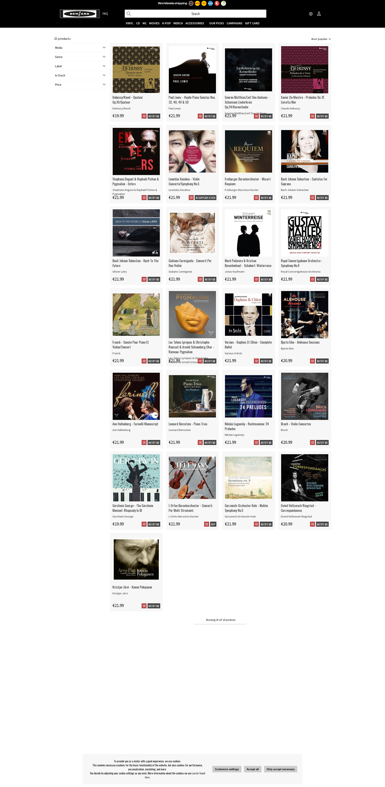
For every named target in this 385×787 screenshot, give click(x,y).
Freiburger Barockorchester (242, 190)
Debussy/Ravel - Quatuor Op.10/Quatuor (127, 100)
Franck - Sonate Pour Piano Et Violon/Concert (130, 344)
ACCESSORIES (194, 23)
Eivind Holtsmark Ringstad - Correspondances (298, 508)
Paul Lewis (175, 108)
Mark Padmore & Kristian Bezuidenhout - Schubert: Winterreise (248, 263)
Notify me (154, 116)
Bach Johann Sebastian (295, 190)
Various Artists (233, 353)
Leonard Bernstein (180, 430)
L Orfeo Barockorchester (184, 516)
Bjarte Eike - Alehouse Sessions (300, 342)
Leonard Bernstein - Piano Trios (188, 423)
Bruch (284, 430)
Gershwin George (123, 516)
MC (145, 23)
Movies (154, 23)
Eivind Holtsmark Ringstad (296, 516)
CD (138, 23)
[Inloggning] (319, 14)
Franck (116, 353)
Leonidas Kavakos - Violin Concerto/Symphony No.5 (184, 181)
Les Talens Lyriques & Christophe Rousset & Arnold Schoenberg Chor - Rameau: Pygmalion (191, 347)
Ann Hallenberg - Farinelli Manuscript (135, 423)
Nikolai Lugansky (234, 435)
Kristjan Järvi (120, 593)
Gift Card (252, 23)
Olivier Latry (119, 271)
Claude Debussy (290, 108)
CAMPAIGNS (234, 23)
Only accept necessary (281, 769)
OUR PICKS (216, 23)
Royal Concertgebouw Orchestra (300, 271)
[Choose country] (311, 14)
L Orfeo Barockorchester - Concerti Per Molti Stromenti (190, 508)
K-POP (166, 23)
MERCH (178, 23)
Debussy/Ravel (121, 108)
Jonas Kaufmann (234, 271)
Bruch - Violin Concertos (296, 423)
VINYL (130, 23)
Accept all (253, 769)
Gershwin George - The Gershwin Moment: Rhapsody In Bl (132, 508)
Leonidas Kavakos (179, 190)
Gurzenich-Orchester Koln (240, 516)
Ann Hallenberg (121, 430)
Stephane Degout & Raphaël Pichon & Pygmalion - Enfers (135, 181)
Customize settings (227, 769)
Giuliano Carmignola (180, 271)
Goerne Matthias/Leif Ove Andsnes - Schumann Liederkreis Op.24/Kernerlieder (247, 102)
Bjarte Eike (287, 348)
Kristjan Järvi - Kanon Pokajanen (132, 587)
